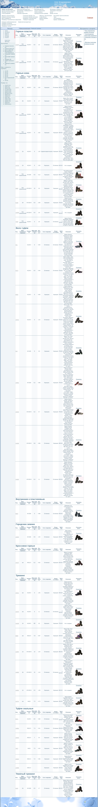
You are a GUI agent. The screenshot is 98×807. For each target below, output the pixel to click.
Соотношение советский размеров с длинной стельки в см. (90, 36)
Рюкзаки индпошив (22, 13)
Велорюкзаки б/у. (39, 9)
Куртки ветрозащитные (23, 9)
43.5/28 (7, 36)
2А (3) (6, 73)
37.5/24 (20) (8, 89)
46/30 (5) (7, 102)
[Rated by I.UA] (88, 803)
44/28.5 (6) (8, 100)
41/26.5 (7, 37)
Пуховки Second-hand (7, 12)
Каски (51, 12)
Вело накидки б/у (6, 18)
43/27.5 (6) (8, 98)
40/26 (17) (7, 96)
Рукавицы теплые (6, 26)
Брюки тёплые (54, 13)
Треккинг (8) (8, 59)
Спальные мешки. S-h (29, 15)
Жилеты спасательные (8, 15)
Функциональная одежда (41, 13)
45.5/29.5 (7, 32)
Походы (42, 19)
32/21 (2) (7, 86)
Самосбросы (43, 17)
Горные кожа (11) (9, 48)
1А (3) (6, 71)
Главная (90, 17)
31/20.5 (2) (8, 85)
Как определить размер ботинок (89, 31)
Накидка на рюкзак (7, 23)
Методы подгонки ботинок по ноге (90, 43)
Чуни (55, 17)
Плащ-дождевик (6, 13)
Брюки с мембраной (59, 19)
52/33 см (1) (8, 104)
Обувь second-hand (25, 28)
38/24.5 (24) (8, 92)
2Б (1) (6, 75)
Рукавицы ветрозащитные (9, 24)
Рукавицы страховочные (29, 18)
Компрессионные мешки (8, 17)
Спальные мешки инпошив (30, 17)
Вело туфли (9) (9, 50)
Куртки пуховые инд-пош (8, 10)
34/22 (6, 31)
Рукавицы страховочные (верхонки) (11, 19)
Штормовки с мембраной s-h (25, 10)
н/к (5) (6, 80)
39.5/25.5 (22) (8, 93)
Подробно (79, 41)
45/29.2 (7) (8, 101)
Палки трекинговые (39, 10)
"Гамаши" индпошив (28, 19)
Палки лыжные (38, 12)
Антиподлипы (57, 18)
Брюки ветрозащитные (24, 22)
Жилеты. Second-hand (46, 15)
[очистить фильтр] (7, 41)
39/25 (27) (7, 94)
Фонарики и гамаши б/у (56, 9)
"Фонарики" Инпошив (55, 10)
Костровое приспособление (61, 15)
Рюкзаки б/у (20, 12)
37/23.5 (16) (8, 90)
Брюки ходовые (44, 18)
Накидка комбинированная (9, 22)
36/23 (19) (7, 88)
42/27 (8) (7, 97)
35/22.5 (7, 33)
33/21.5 (7, 35)
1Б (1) (6, 72)
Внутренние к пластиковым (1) (9, 52)
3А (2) (6, 76)
